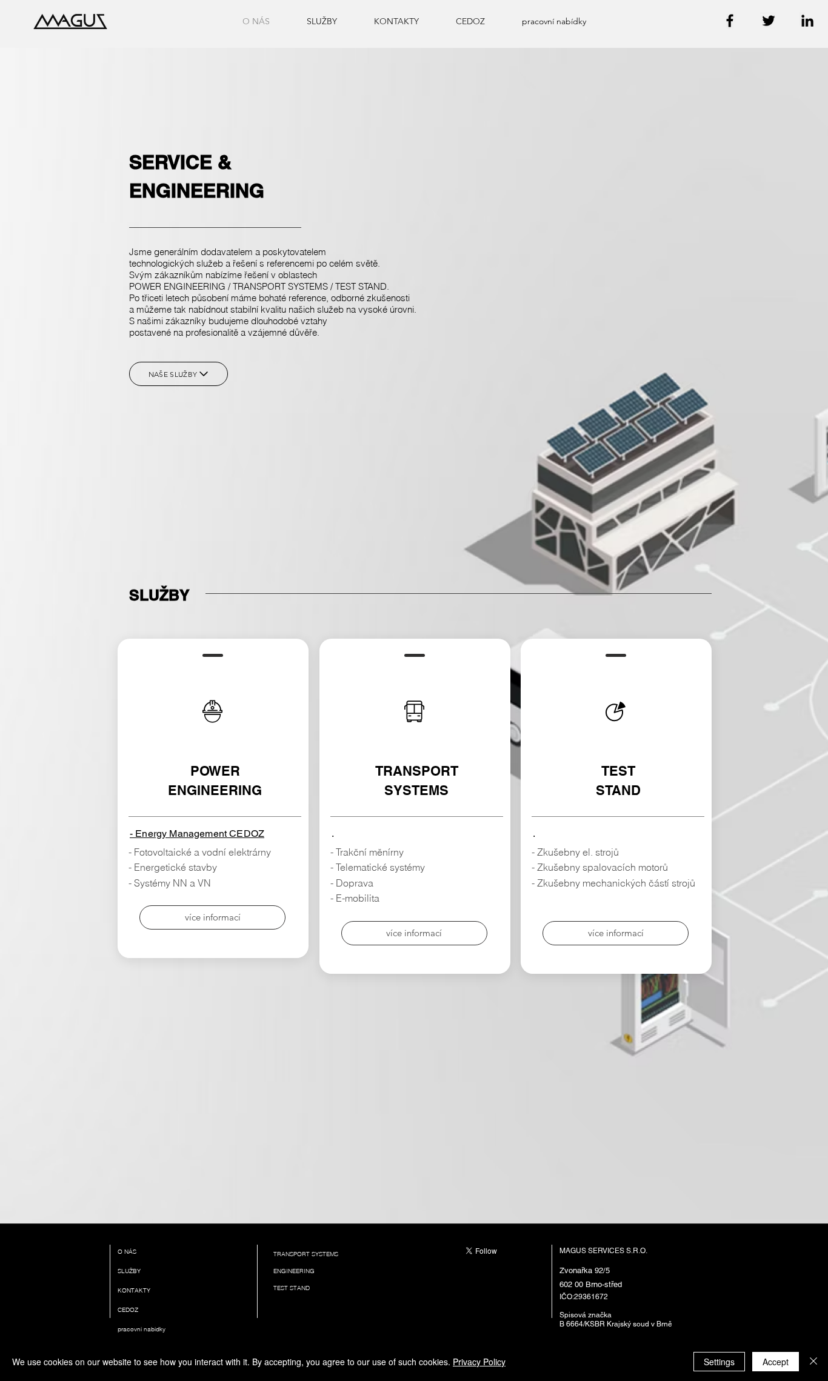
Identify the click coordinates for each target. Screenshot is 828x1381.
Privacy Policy (479, 1362)
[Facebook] (729, 20)
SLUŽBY (129, 1271)
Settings (719, 1362)
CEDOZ (128, 1310)
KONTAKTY (134, 1290)
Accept (776, 1362)
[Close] (813, 1361)
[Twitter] (768, 20)
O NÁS (127, 1252)
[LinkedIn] (807, 20)
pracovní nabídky (141, 1329)
